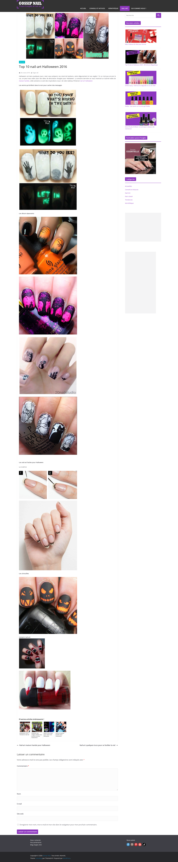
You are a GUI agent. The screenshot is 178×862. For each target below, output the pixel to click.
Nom (19, 794)
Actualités (128, 186)
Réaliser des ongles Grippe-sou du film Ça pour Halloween (37, 735)
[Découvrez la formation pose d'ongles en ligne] (140, 144)
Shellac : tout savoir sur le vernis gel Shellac (137, 106)
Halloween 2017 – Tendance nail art (24, 734)
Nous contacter (35, 840)
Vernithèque (113, 8)
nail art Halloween (86, 81)
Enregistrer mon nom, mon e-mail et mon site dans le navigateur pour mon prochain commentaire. (58, 825)
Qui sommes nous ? (138, 8)
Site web (20, 814)
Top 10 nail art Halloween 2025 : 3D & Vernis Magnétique (141, 65)
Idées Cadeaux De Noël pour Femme (135, 44)
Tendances (129, 200)
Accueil (83, 8)
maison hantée (24, 81)
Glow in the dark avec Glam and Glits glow (48, 735)
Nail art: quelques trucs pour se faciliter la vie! (97, 745)
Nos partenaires (35, 842)
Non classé (129, 196)
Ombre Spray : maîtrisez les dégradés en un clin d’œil (140, 85)
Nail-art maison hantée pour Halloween (60, 735)
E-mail (19, 804)
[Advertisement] (143, 227)
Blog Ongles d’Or (36, 845)
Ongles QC (35, 73)
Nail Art (125, 8)
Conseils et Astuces (97, 8)
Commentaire (23, 766)
